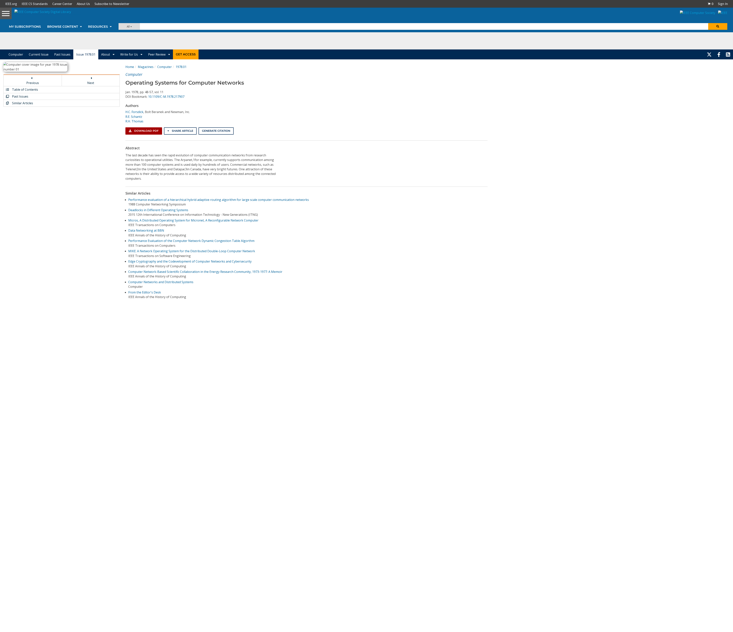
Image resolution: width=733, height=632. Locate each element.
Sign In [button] (723, 4)
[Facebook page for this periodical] (718, 54)
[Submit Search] (717, 26)
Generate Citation (216, 131)
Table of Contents (24, 89)
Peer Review (157, 54)
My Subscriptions (25, 26)
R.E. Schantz (133, 117)
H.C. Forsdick (134, 112)
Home (129, 67)
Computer (16, 54)
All (128, 26)
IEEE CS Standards (35, 4)
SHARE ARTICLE (182, 131)
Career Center (62, 4)
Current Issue (38, 54)
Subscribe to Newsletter (111, 4)
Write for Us (129, 54)
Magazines (145, 67)
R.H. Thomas (134, 121)
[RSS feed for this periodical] (728, 54)
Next (90, 83)
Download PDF (146, 131)
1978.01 (181, 67)
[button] (710, 4)
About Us (83, 4)
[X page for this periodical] (709, 54)
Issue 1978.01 (85, 54)
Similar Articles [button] (22, 103)
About (106, 54)
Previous (32, 83)
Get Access (186, 54)
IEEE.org (11, 4)
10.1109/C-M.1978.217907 (166, 97)
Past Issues (62, 54)
